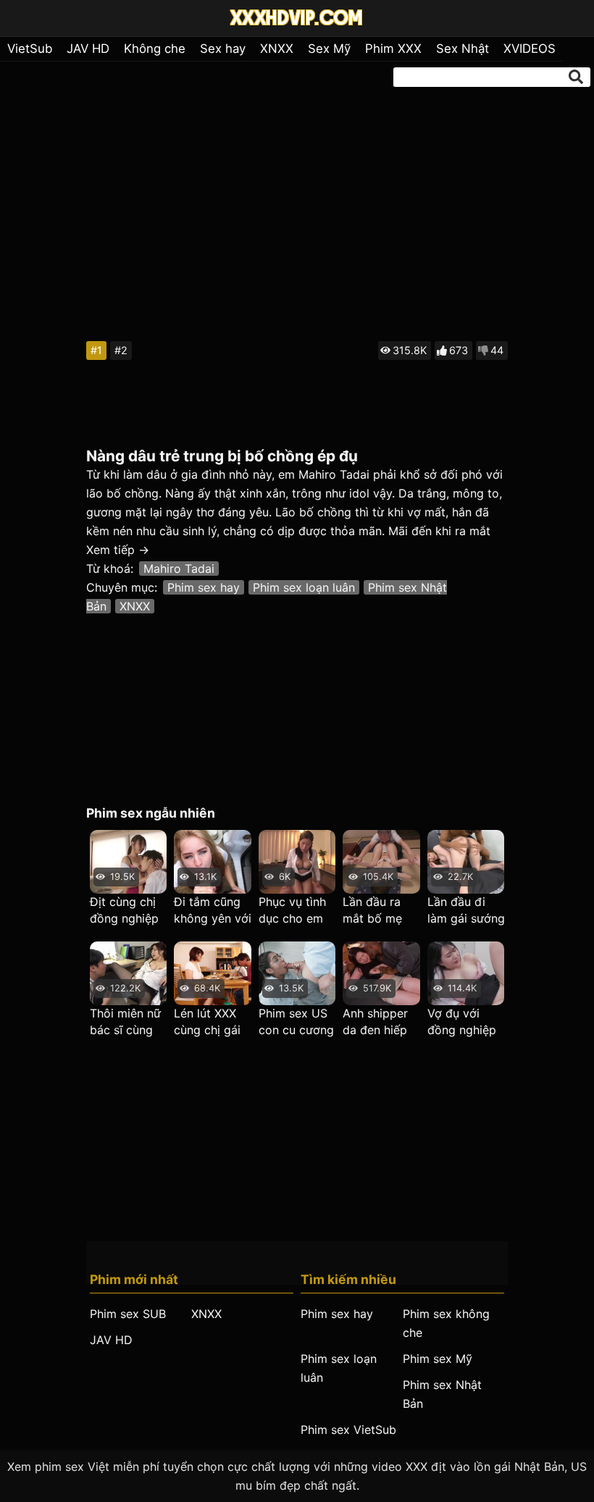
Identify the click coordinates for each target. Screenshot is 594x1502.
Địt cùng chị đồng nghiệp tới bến (124, 910)
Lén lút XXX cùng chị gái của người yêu (212, 1022)
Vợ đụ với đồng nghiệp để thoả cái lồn (461, 1022)
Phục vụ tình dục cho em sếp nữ (292, 910)
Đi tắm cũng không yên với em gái (212, 910)
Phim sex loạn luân (304, 587)
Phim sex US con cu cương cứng (296, 1022)
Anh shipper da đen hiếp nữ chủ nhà (375, 1022)
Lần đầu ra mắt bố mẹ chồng (372, 910)
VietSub (29, 48)
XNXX (276, 48)
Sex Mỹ (329, 48)
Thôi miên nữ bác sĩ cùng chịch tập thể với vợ (126, 1022)
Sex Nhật (462, 48)
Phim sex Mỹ (437, 1358)
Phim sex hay (203, 587)
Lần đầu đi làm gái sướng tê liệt (466, 910)
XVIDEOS (529, 48)
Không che (154, 48)
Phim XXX (393, 48)
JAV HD (88, 48)
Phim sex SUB (128, 1313)
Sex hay (223, 48)
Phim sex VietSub (348, 1429)
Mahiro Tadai (178, 568)
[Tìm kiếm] (576, 77)
